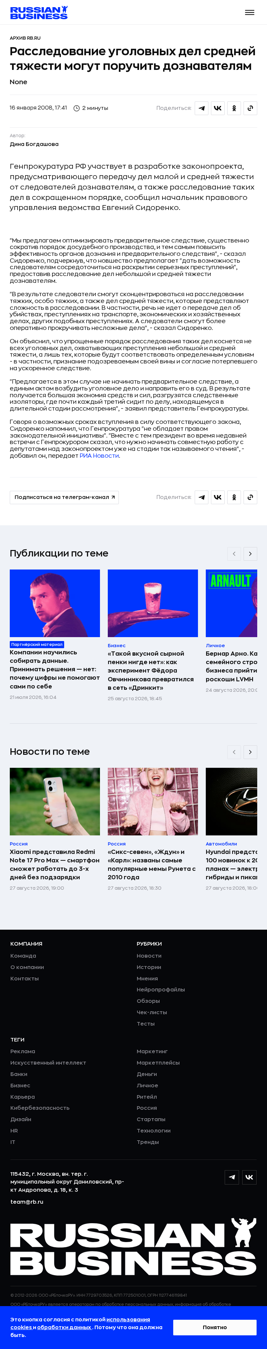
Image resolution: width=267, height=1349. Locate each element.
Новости (149, 956)
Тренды (148, 1142)
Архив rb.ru (25, 38)
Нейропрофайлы (161, 989)
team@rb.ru (26, 1202)
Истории (149, 967)
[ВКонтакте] (249, 1177)
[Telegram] (232, 1177)
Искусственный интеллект (48, 1063)
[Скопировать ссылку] (250, 108)
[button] (250, 12)
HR (14, 1130)
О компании (27, 967)
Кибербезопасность (39, 1108)
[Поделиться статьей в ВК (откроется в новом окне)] (218, 108)
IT (12, 1142)
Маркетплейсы (158, 1063)
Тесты (146, 1024)
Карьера (22, 1097)
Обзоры (148, 1001)
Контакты (24, 978)
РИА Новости (99, 456)
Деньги (147, 1074)
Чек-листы (152, 1012)
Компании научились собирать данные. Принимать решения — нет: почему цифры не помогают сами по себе (55, 669)
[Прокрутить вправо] (250, 554)
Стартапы (151, 1119)
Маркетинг (152, 1051)
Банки (18, 1074)
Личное (147, 1085)
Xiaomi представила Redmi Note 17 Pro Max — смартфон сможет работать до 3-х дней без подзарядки (55, 864)
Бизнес (20, 1085)
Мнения (147, 978)
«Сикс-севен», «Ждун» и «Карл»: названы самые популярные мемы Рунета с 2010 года (152, 864)
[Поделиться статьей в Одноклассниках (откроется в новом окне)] (234, 108)
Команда (23, 956)
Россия (147, 1108)
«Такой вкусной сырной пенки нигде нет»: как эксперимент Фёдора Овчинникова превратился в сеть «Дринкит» (151, 670)
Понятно (215, 1327)
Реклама (22, 1051)
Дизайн (20, 1119)
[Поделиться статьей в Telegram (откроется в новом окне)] (201, 108)
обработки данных (64, 1327)
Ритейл (147, 1097)
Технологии (154, 1130)
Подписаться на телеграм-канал (62, 497)
